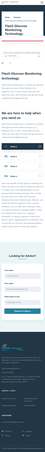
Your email (8, 283)
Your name (8, 270)
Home (7, 17)
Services (17, 17)
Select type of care (12, 297)
